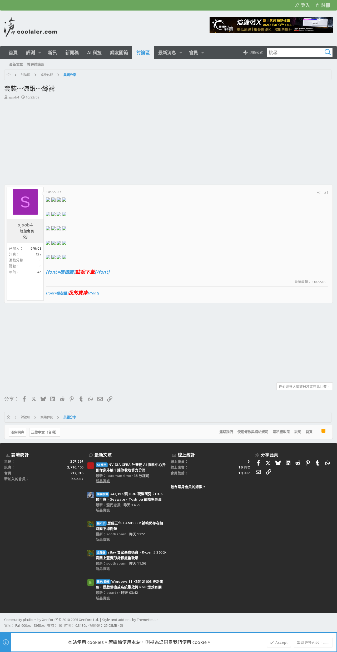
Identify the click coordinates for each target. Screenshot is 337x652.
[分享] (318, 192)
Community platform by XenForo (51, 619)
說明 (297, 431)
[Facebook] (330, 622)
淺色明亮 (17, 432)
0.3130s (81, 625)
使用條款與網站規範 (252, 431)
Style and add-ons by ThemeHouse (130, 619)
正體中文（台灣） (44, 432)
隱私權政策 (281, 431)
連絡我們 (226, 431)
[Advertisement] (168, 139)
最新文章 (103, 455)
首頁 (309, 431)
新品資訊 (103, 480)
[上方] (317, 431)
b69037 (77, 478)
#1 (326, 192)
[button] (40, 52)
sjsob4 (13, 97)
